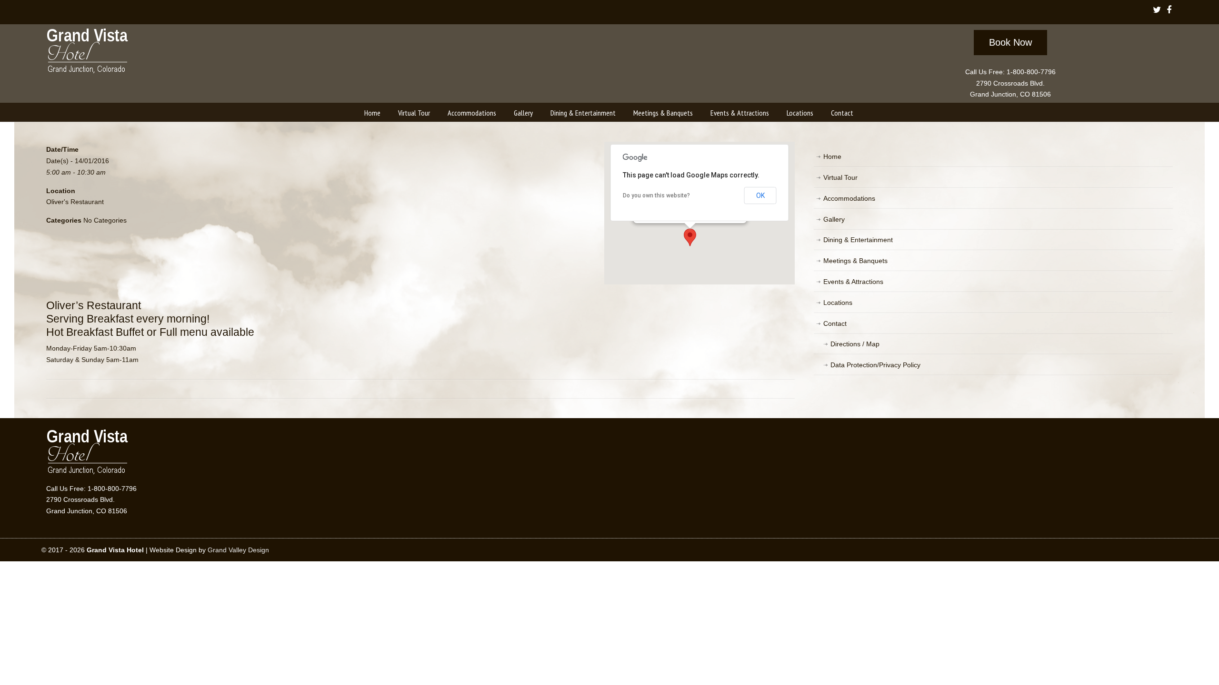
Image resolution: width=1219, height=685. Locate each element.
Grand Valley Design (238, 550)
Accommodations (849, 198)
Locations (837, 302)
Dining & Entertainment (858, 240)
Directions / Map (854, 344)
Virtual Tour (840, 177)
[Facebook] (1169, 10)
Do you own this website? (656, 195)
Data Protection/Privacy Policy (875, 365)
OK (760, 195)
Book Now (1010, 42)
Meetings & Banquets (855, 260)
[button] (690, 237)
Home (832, 156)
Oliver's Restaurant (75, 202)
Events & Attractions (853, 281)
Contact (835, 323)
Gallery (834, 219)
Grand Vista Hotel (88, 52)
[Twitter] (1157, 10)
